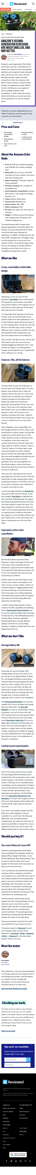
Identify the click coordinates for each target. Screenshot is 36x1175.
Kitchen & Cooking (9, 1108)
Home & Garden (8, 1111)
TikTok (3, 936)
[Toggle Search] (33, 4)
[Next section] (33, 122)
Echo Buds (14, 299)
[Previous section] (3, 122)
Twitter (22, 933)
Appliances (28, 9)
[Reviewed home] (18, 4)
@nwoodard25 (5, 964)
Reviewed (22, 928)
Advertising (5, 1134)
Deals (21, 1108)
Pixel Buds (16, 496)
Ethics (4, 1141)
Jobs (4, 1131)
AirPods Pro (29, 491)
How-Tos (22, 1115)
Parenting (6, 1121)
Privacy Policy (22, 1131)
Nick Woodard (18, 54)
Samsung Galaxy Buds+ (14, 701)
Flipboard (13, 936)
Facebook (15, 933)
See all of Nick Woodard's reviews (14, 988)
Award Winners (17, 9)
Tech (4, 1115)
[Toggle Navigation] (2, 4)
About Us (5, 1128)
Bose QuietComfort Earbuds (18, 610)
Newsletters (5, 9)
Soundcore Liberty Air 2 (15, 720)
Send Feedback (6, 1144)
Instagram (30, 933)
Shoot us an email (8, 1031)
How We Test (23, 1118)
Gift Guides (6, 1125)
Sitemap (21, 1134)
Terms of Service (23, 1128)
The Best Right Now (25, 1105)
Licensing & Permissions (9, 1138)
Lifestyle (5, 1118)
